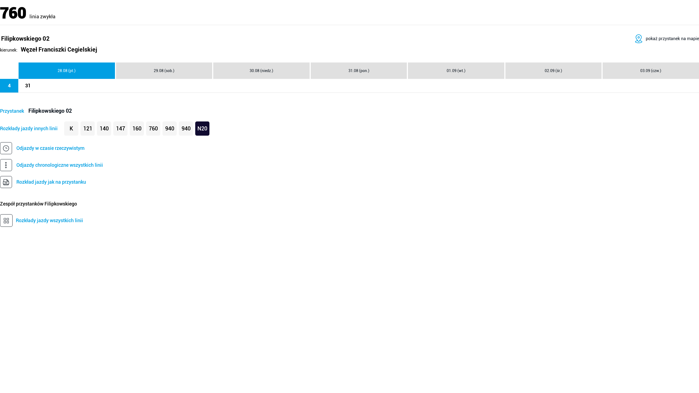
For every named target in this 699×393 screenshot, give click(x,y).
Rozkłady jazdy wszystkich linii (49, 220)
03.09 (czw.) (650, 71)
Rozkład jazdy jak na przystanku (51, 182)
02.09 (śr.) (553, 71)
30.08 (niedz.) (261, 71)
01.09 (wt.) (456, 71)
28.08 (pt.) (67, 71)
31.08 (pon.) (358, 71)
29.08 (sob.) (164, 71)
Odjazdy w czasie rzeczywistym (50, 148)
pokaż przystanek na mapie (672, 38)
